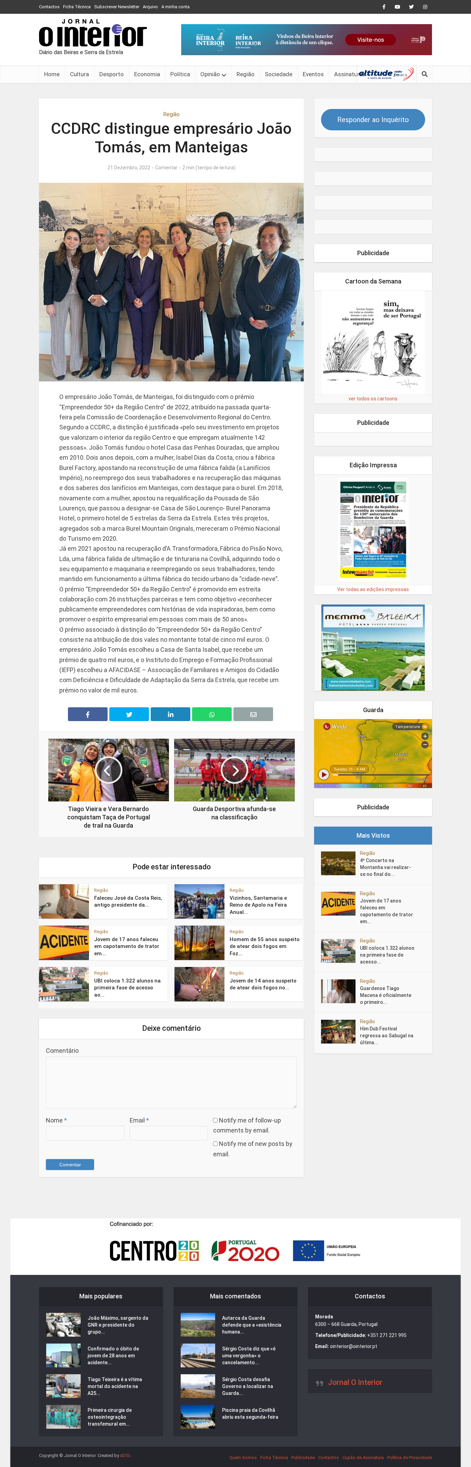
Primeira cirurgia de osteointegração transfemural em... (110, 1417)
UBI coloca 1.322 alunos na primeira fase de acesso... (387, 955)
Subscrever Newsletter (116, 6)
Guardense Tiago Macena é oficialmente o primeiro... (385, 995)
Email (139, 1120)
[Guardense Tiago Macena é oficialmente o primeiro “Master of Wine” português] (340, 991)
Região (245, 74)
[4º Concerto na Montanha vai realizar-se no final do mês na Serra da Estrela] (340, 863)
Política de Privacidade (409, 1457)
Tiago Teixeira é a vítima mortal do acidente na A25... (115, 1386)
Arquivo (150, 6)
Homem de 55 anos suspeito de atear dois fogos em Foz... (265, 946)
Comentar (166, 167)
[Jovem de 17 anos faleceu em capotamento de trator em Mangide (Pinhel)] (340, 904)
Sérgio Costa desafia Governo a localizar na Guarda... (247, 1386)
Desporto (111, 74)
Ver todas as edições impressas (373, 589)
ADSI (125, 1455)
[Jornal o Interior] (93, 33)
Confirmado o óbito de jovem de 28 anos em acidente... (113, 1355)
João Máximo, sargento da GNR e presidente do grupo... (118, 1325)
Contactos (49, 6)
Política (180, 74)
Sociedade (278, 74)
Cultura (79, 74)
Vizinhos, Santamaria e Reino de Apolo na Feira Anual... (258, 905)
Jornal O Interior (355, 1382)
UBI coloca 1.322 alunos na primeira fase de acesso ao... (127, 988)
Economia (147, 74)
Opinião (210, 74)
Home (52, 74)
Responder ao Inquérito (373, 120)
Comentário (62, 1050)
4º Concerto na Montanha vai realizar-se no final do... (385, 867)
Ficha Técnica (77, 6)
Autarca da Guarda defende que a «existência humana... (251, 1325)
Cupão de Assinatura (363, 1457)
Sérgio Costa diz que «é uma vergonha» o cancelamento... (248, 1355)
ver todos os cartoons (373, 398)
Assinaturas (349, 74)
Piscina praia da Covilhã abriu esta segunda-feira (250, 1413)
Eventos (313, 74)
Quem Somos (243, 1457)
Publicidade (303, 1457)
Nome (56, 1120)
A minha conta (175, 6)
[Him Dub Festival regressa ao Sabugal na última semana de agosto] (340, 1032)
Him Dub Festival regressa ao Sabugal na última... (386, 1035)
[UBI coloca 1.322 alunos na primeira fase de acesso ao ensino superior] (340, 951)
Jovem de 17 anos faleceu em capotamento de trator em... (126, 946)
